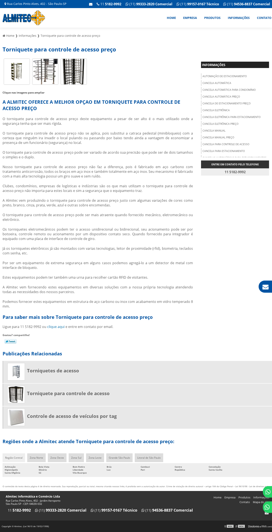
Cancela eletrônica (216, 110)
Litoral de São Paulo (149, 458)
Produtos (212, 18)
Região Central (14, 458)
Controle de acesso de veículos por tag (72, 416)
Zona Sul (76, 458)
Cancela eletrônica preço (220, 124)
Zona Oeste (57, 458)
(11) (248, 4)
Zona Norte (36, 458)
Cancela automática (217, 83)
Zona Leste (95, 458)
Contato (244, 502)
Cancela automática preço (221, 96)
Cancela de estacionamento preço (227, 103)
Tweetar (10, 341)
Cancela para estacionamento (224, 151)
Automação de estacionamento (225, 76)
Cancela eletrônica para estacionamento (232, 117)
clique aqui (56, 326)
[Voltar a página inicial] (24, 17)
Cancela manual (214, 130)
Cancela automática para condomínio (229, 90)
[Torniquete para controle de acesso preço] (17, 71)
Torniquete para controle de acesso (68, 393)
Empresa (190, 18)
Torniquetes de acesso (53, 370)
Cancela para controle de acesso (226, 144)
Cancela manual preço (218, 137)
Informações (239, 18)
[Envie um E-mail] (90, 4)
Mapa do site (261, 502)
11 (110, 4)
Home (171, 18)
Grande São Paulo (119, 458)
